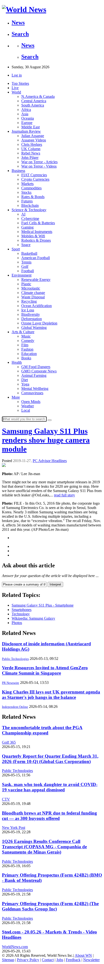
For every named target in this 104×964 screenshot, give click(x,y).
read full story (64, 495)
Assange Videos (33, 140)
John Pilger (29, 157)
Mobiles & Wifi (33, 236)
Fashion (27, 349)
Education (29, 354)
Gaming (27, 227)
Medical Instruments (36, 232)
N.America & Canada (38, 96)
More (16, 397)
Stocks (26, 192)
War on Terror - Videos (39, 166)
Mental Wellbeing (34, 388)
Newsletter (91, 960)
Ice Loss (27, 310)
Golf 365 (9, 742)
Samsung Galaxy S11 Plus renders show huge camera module (46, 440)
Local (25, 410)
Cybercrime (30, 218)
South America (32, 105)
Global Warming (34, 327)
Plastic (26, 284)
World (16, 92)
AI (23, 214)
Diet (24, 380)
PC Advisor (42, 461)
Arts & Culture (23, 332)
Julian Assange (32, 136)
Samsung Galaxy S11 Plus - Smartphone (43, 605)
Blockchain (30, 205)
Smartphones (21, 610)
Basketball (29, 253)
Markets (27, 184)
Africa (26, 110)
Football (27, 271)
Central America (33, 101)
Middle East (30, 127)
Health (17, 362)
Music (26, 336)
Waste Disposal (33, 297)
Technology (21, 614)
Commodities (31, 188)
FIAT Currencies (34, 175)
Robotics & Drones (36, 240)
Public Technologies (15, 659)
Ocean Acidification (36, 306)
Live (15, 88)
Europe (26, 123)
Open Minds (30, 402)
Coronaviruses (32, 393)
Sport (16, 249)
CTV (6, 799)
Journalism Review (26, 131)
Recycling (29, 301)
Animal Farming (33, 375)
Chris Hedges (31, 144)
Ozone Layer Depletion (39, 323)
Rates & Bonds (33, 197)
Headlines (59, 461)
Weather (27, 406)
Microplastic (30, 288)
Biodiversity (30, 314)
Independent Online (15, 707)
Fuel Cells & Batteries (38, 223)
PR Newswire (10, 683)
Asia (24, 114)
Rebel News (30, 153)
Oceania (27, 118)
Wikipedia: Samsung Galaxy (33, 618)
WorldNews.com (15, 947)
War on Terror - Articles (39, 162)
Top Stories (20, 83)
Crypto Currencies (35, 179)
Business (18, 171)
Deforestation (31, 319)
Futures (27, 201)
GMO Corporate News (39, 371)
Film (24, 345)
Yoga (25, 384)
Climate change (33, 293)
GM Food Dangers (35, 367)
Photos (17, 623)
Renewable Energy (36, 280)
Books (26, 358)
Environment (21, 275)
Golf (24, 266)
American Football (35, 258)
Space (25, 245)
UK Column (30, 149)
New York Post (13, 827)
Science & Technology (29, 210)
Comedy (27, 341)
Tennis (26, 262)
